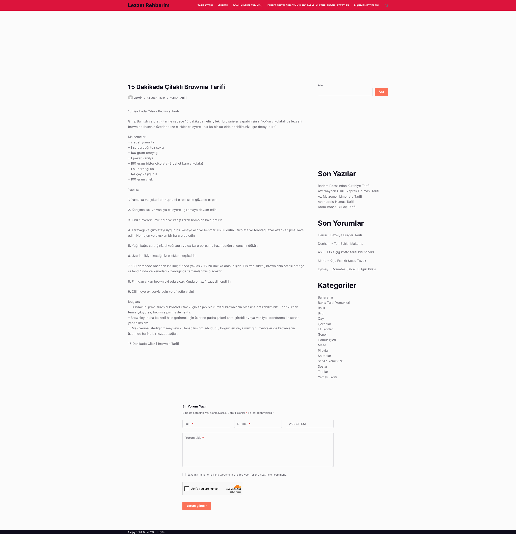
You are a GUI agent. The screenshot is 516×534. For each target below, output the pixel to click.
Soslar (322, 366)
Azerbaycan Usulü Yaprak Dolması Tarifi (348, 191)
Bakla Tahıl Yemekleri (334, 303)
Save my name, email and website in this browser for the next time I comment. (237, 474)
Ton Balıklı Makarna (348, 244)
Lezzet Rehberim (149, 5)
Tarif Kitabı (205, 5)
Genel (322, 334)
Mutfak (223, 5)
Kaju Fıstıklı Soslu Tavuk (348, 261)
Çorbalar (324, 324)
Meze (322, 345)
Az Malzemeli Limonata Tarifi (340, 196)
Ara (320, 85)
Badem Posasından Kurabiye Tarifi (343, 186)
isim (189, 424)
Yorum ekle (194, 438)
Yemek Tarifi (178, 97)
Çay (321, 318)
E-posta (244, 424)
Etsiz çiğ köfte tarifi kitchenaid (350, 252)
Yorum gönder (196, 506)
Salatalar (324, 356)
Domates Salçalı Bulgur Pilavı (354, 269)
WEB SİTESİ (297, 424)
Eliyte (161, 532)
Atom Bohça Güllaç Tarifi (337, 207)
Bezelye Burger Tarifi (346, 235)
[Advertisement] (121, 40)
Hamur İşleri (327, 340)
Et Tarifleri (326, 329)
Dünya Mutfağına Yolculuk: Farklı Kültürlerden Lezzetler (308, 5)
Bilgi (321, 313)
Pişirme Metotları (366, 5)
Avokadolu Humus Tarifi (336, 202)
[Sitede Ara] (386, 5)
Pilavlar (323, 350)
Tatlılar (323, 372)
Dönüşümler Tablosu (247, 5)
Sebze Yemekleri (330, 361)
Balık (321, 308)
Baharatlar (325, 297)
